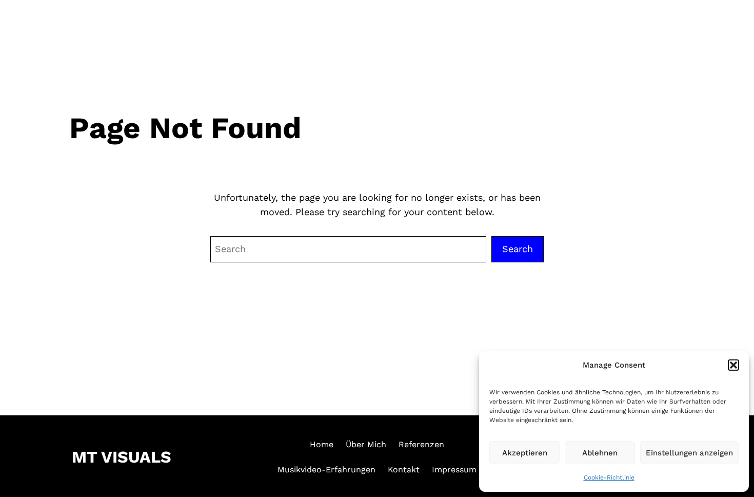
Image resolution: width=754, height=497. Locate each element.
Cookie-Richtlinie (609, 477)
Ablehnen (600, 452)
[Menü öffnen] (727, 27)
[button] (733, 365)
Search (517, 248)
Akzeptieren (524, 452)
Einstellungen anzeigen (689, 452)
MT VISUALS (71, 28)
